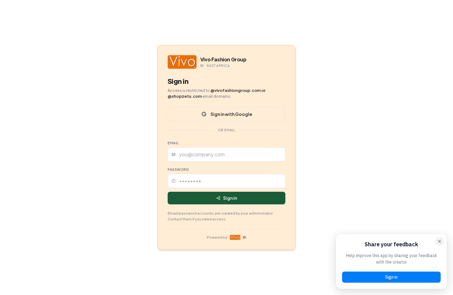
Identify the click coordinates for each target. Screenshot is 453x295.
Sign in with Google (231, 114)
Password (178, 169)
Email (173, 143)
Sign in (230, 198)
